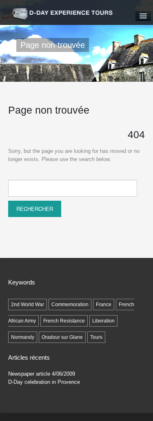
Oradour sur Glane (62, 337)
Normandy (22, 337)
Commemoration (70, 304)
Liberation (103, 321)
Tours (96, 337)
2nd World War (27, 304)
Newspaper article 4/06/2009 (41, 374)
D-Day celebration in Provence (44, 382)
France (103, 304)
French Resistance (64, 321)
